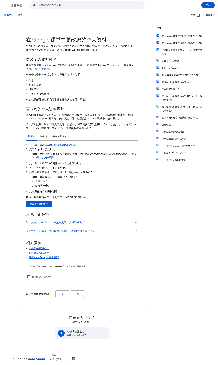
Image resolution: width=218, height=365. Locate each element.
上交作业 (166, 124)
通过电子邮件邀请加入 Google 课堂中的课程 (182, 52)
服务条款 (41, 358)
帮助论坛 (210, 15)
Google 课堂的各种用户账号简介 (178, 145)
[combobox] (92, 5)
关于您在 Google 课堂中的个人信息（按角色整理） (182, 97)
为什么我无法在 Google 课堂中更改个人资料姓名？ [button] (55, 222)
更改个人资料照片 (39, 203)
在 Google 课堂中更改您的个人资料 (180, 74)
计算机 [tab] (31, 136)
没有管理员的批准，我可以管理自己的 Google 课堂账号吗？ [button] (60, 230)
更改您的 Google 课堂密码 (44, 257)
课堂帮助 (16, 5)
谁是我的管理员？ (39, 248)
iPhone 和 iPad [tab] (59, 136)
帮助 (159, 28)
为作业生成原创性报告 (173, 131)
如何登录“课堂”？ (39, 253)
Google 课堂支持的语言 (174, 159)
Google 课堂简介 (170, 60)
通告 (20, 15)
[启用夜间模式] (74, 358)
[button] (6, 5)
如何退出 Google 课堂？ (174, 152)
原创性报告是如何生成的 (174, 138)
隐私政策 (31, 358)
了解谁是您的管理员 (37, 69)
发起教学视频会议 (171, 88)
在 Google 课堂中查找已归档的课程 (180, 117)
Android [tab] (44, 136)
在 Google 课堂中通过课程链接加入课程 (182, 43)
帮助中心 (8, 15)
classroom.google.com (58, 145)
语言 (54, 355)
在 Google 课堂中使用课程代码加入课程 (182, 36)
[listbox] (59, 359)
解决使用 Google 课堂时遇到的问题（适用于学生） (182, 108)
